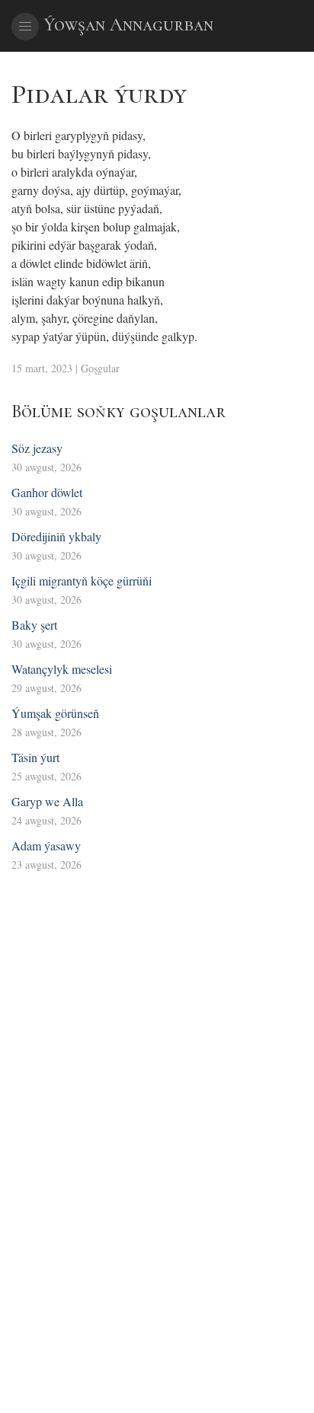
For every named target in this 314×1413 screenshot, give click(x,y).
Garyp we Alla (47, 801)
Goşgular (100, 368)
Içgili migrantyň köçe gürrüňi (81, 580)
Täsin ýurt (35, 757)
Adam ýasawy (46, 845)
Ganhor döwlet (46, 492)
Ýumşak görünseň (55, 713)
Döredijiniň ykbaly (56, 536)
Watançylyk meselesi (61, 669)
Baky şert (34, 625)
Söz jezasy (36, 448)
